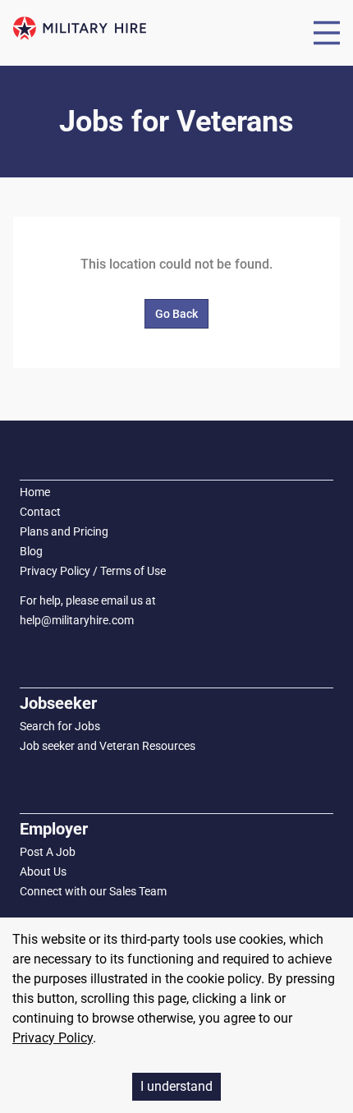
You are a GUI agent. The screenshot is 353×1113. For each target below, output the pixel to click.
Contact (40, 511)
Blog (31, 551)
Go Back (176, 313)
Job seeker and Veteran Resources (107, 745)
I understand (176, 1086)
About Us (43, 871)
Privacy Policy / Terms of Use (93, 570)
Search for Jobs (60, 726)
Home (35, 492)
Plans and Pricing (64, 531)
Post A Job (48, 851)
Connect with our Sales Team (93, 891)
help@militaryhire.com (77, 620)
